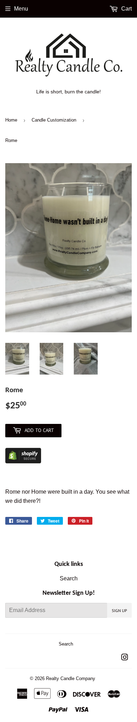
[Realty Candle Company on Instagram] (124, 658)
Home (11, 120)
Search (69, 578)
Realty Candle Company (70, 678)
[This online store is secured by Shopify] (23, 461)
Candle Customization (54, 120)
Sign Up (119, 610)
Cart (126, 9)
